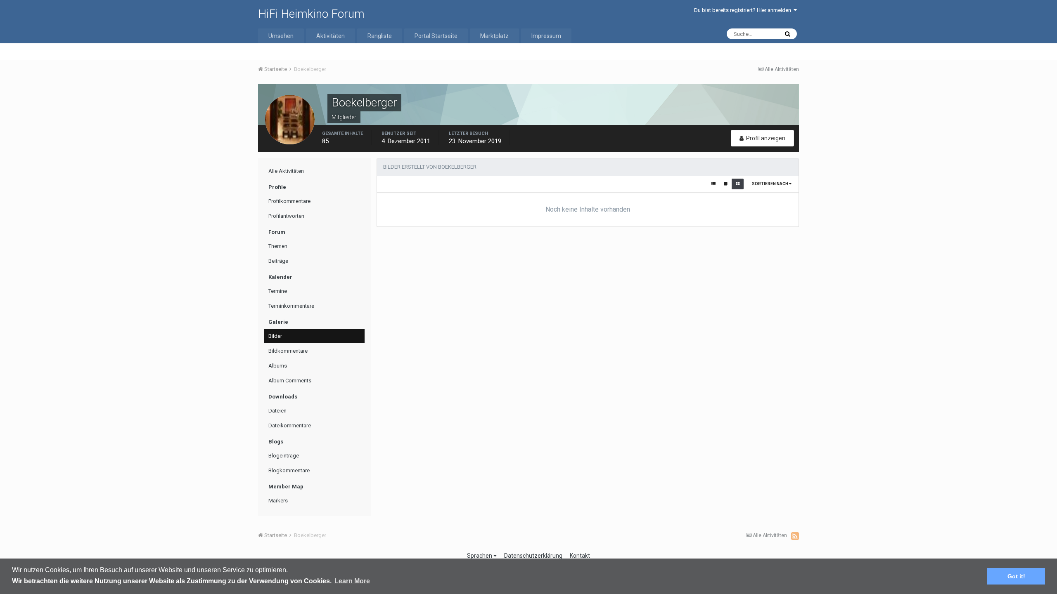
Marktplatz (494, 36)
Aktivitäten (330, 36)
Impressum (546, 36)
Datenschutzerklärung (533, 555)
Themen (277, 246)
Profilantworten (286, 216)
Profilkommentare (289, 201)
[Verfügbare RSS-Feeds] (795, 535)
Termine (277, 291)
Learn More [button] (352, 581)
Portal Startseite (436, 36)
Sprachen (480, 555)
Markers (278, 500)
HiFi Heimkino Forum (311, 14)
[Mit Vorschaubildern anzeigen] (738, 184)
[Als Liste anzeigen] (713, 184)
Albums (277, 366)
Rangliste (379, 36)
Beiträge (278, 261)
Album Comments (289, 380)
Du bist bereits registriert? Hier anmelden (744, 10)
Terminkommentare (291, 306)
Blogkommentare (289, 470)
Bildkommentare (288, 351)
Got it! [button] (1016, 576)
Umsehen (281, 36)
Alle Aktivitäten (286, 171)
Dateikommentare (289, 425)
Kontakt (580, 555)
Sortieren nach (770, 184)
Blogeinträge (283, 456)
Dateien (277, 411)
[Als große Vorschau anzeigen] (726, 184)
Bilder (275, 336)
